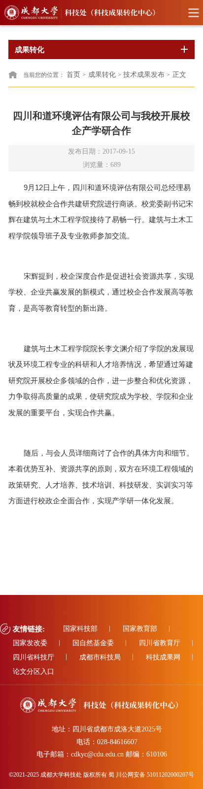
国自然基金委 (93, 643)
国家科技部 (80, 628)
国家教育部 (140, 628)
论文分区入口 (33, 671)
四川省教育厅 (159, 643)
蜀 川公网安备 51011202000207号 (151, 774)
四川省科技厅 (33, 657)
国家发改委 (30, 643)
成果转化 (102, 74)
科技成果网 (163, 657)
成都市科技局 (100, 657)
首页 (73, 74)
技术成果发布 (144, 74)
